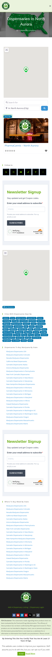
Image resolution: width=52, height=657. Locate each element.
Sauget (28, 338)
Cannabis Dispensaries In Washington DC (21, 410)
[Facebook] (14, 615)
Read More (30, 653)
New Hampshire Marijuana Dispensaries (20, 384)
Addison (6, 318)
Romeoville (20, 338)
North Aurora (7, 335)
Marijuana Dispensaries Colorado (18, 355)
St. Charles (16, 340)
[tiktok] (28, 172)
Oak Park (17, 335)
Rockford (44, 335)
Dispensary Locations (28, 30)
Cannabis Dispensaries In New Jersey (19, 381)
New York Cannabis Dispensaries (18, 374)
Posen (37, 335)
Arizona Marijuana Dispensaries (17, 368)
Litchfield (39, 326)
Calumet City (31, 318)
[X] (43, 172)
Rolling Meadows (8, 338)
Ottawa (24, 335)
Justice (32, 326)
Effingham (6, 324)
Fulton (34, 324)
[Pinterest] (35, 172)
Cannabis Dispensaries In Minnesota (19, 391)
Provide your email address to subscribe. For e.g (23, 216)
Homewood (18, 326)
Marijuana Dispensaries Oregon (17, 417)
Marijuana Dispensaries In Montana (19, 388)
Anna (12, 318)
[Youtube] (21, 172)
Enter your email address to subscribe (24, 203)
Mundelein (19, 332)
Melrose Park (23, 329)
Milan (30, 329)
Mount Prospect (8, 332)
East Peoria (40, 321)
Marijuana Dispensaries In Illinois (18, 401)
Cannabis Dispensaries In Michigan (18, 394)
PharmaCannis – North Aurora (21, 145)
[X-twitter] (30, 615)
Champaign (7, 321)
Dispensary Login (37, 607)
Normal (35, 332)
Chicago (15, 321)
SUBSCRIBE (16, 223)
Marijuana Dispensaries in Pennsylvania (20, 371)
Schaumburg (36, 338)
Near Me (8, 116)
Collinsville (23, 321)
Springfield (6, 340)
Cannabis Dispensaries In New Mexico (19, 378)
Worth (30, 340)
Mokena (37, 329)
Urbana (23, 340)
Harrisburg (41, 324)
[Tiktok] (38, 615)
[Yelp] (6, 172)
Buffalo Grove (21, 318)
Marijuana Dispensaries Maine (17, 424)
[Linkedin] (22, 615)
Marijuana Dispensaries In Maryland (19, 397)
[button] (26, 69)
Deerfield (32, 321)
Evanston (26, 324)
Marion (5, 329)
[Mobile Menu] (50, 6)
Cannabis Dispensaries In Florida (18, 407)
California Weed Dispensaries (16, 361)
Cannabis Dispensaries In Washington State (21, 414)
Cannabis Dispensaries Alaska (16, 365)
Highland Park (7, 326)
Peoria (31, 335)
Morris (44, 329)
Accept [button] (21, 654)
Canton (40, 318)
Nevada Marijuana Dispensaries (17, 358)
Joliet (25, 326)
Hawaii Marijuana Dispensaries (17, 404)
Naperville (28, 332)
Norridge (43, 332)
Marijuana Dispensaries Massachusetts (20, 420)
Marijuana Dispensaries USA (16, 351)
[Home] (17, 30)
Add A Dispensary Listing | (19, 607)
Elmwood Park (16, 324)
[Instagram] (13, 172)
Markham (13, 329)
